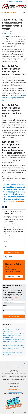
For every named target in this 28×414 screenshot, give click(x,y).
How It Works (19, 363)
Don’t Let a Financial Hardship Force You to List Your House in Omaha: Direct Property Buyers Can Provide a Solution (13, 347)
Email (5, 246)
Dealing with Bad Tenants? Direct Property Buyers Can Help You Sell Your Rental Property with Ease (13, 335)
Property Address (8, 236)
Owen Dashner (7, 33)
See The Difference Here (14, 276)
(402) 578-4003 (11, 13)
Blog (18, 367)
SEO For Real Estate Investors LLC (15, 392)
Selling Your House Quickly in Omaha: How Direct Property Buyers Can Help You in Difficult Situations (13, 341)
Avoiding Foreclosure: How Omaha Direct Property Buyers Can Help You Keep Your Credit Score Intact (13, 329)
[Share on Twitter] (6, 207)
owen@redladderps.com (14, 389)
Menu (24, 13)
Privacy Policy (12, 367)
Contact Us (17, 365)
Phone (5, 241)
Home (13, 363)
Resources (23, 365)
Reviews (4, 365)
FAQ (24, 363)
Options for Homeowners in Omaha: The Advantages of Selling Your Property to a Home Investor (13, 352)
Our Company (9, 1)
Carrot (25, 412)
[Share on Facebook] (3, 207)
